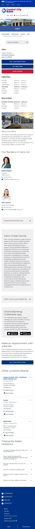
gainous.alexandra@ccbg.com (13, 209)
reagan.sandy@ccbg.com (11, 179)
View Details (9, 393)
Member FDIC (8, 518)
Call (3, 5)
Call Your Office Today (17, 61)
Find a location (6, 34)
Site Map (6, 511)
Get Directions (17, 66)
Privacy (6, 508)
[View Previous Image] (4, 120)
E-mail (13, 5)
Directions (26, 527)
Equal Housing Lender (10, 520)
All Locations (15, 34)
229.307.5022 (8, 207)
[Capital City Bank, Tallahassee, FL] (11, 10)
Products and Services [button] (13, 221)
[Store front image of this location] (17, 120)
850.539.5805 (9, 411)
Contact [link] (8, 503)
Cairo (28, 34)
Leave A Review (17, 71)
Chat (18, 5)
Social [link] (7, 500)
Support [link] (8, 497)
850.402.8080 (9, 432)
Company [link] (8, 493)
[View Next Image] (31, 120)
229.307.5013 (7, 177)
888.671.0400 (9, 390)
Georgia (23, 34)
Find (7, 5)
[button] (17, 42)
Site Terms (7, 513)
